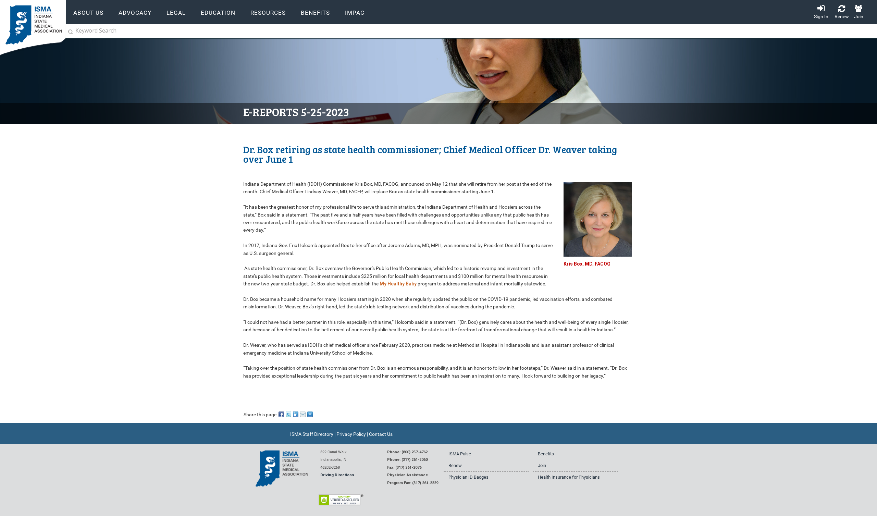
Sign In (821, 16)
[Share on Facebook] (282, 414)
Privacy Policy (351, 434)
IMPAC (355, 13)
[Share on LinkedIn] (296, 414)
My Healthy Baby (398, 283)
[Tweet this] (289, 414)
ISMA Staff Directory (311, 434)
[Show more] (310, 414)
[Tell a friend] (303, 414)
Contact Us (381, 434)
